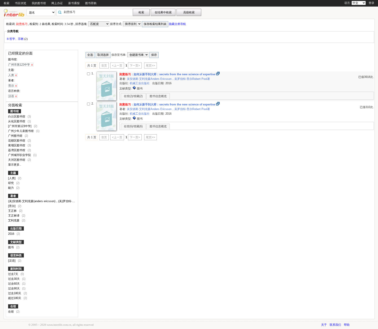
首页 (104, 65)
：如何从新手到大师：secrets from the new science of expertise (167, 74)
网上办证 (57, 3)
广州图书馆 (15, 135)
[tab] (133, 96)
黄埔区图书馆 (17, 145)
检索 (6, 3)
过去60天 (14, 283)
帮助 (347, 324)
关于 (324, 324)
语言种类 (16, 255)
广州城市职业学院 (20, 155)
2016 (11, 233)
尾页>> (150, 65)
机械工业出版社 (140, 83)
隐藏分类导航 (178, 24)
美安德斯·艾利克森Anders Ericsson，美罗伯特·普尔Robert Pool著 (168, 78)
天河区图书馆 (17, 159)
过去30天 (14, 278)
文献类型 (16, 242)
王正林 (13, 210)
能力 (11, 187)
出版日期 (16, 228)
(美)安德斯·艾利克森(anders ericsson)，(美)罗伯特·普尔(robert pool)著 (52, 201)
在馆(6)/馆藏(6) (133, 126)
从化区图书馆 (17, 121)
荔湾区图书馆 (17, 150)
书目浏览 (20, 3)
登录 (371, 3)
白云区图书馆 (17, 116)
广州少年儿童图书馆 (21, 131)
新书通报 (74, 3)
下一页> (135, 65)
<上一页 (117, 65)
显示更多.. (14, 164)
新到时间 (16, 268)
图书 (11, 247)
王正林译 (14, 215)
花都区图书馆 (17, 140)
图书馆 (14, 111)
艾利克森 (14, 220)
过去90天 (14, 288)
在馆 (13, 306)
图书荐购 (90, 3)
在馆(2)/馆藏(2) (133, 96)
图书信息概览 (158, 96)
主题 (13, 173)
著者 (13, 196)
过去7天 (13, 274)
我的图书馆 (39, 3)
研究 (11, 183)
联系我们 (335, 324)
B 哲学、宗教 (15, 38)
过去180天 (15, 293)
